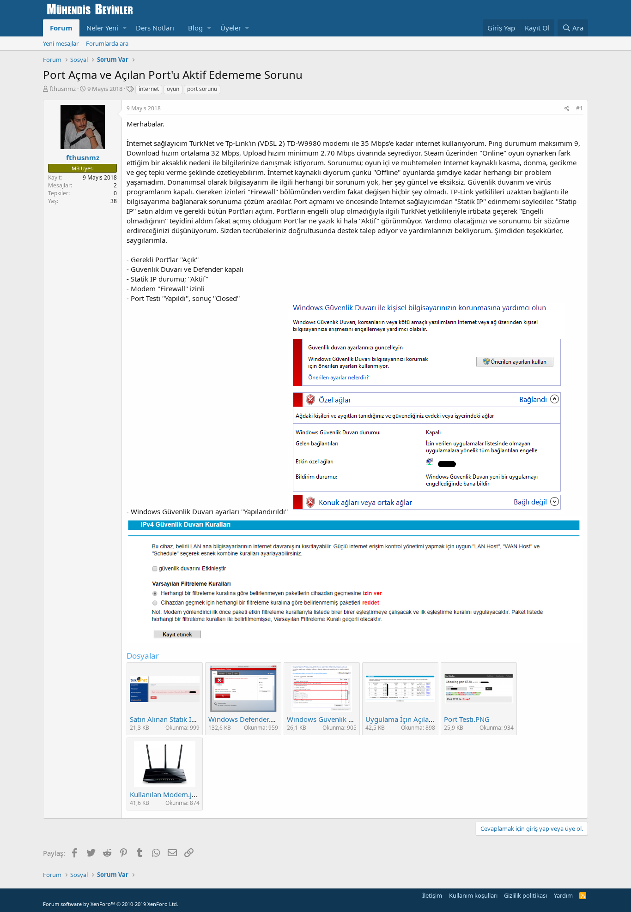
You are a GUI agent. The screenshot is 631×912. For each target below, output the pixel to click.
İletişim (432, 895)
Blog (195, 27)
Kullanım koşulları (473, 895)
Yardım (563, 895)
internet (149, 89)
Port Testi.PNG (467, 719)
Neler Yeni (102, 27)
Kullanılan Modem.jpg (165, 794)
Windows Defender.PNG (246, 719)
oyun (173, 89)
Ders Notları (155, 27)
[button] (124, 27)
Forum (61, 27)
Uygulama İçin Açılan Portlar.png (417, 719)
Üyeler (230, 27)
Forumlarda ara (107, 43)
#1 (579, 108)
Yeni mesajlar (61, 43)
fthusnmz (62, 88)
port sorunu (202, 89)
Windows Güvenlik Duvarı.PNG (336, 719)
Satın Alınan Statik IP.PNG (170, 719)
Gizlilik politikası (525, 895)
